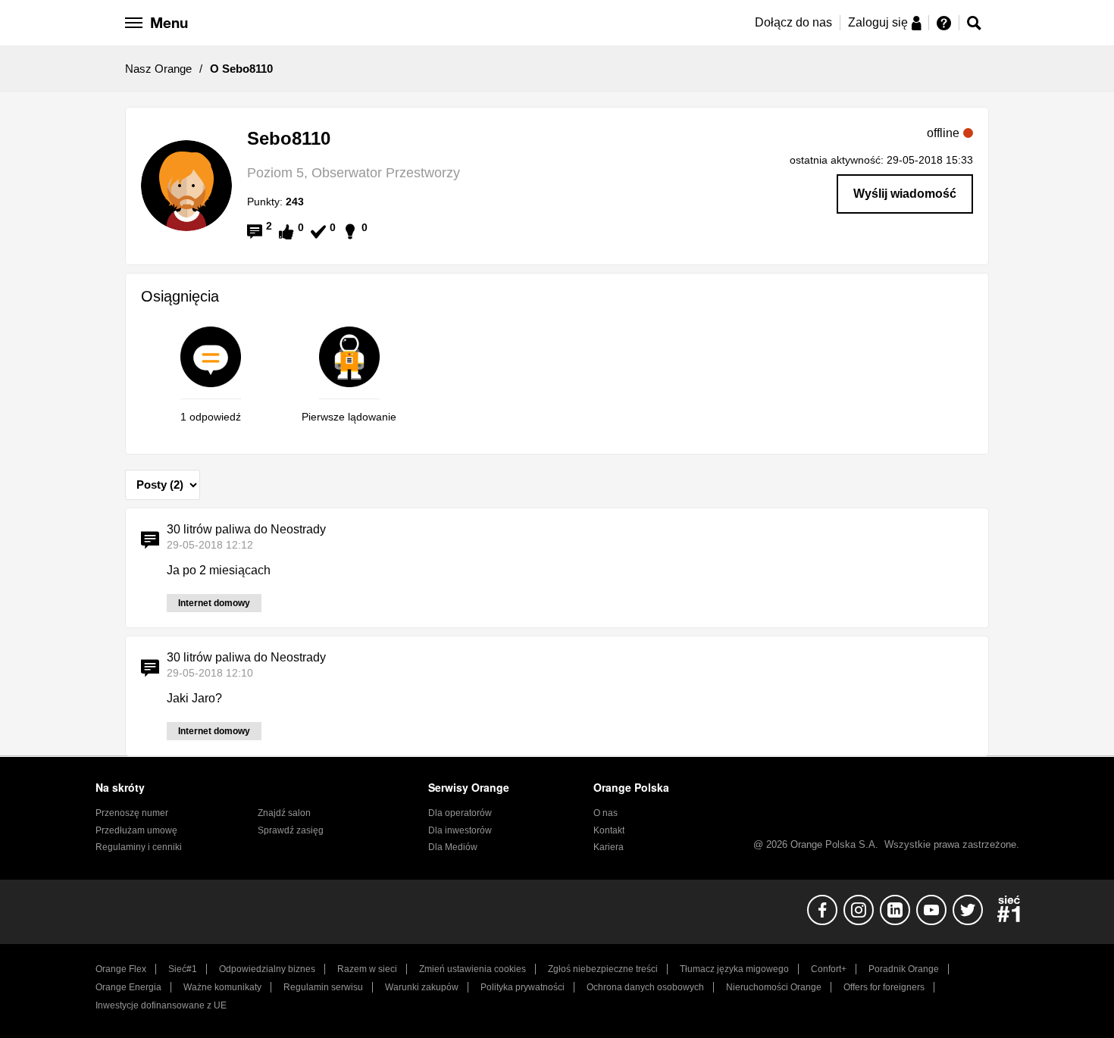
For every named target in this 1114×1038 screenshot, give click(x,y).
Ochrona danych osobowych (645, 987)
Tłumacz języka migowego (734, 969)
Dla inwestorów (460, 830)
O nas (605, 813)
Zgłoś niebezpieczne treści (603, 969)
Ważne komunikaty (222, 987)
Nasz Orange (158, 68)
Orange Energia (128, 987)
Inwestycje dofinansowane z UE (161, 1005)
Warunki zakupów (421, 987)
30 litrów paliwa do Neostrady (246, 529)
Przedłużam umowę (136, 830)
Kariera (608, 847)
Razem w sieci (367, 969)
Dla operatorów (460, 813)
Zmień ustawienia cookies (472, 969)
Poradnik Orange (903, 969)
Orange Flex (120, 969)
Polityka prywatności (522, 987)
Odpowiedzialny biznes (267, 969)
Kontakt (608, 830)
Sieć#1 (182, 969)
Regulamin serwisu (323, 987)
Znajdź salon (284, 813)
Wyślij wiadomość (904, 193)
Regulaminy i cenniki (138, 847)
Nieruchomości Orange (773, 987)
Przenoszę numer (131, 813)
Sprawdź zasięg (291, 830)
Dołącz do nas (793, 22)
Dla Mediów (452, 847)
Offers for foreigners (884, 987)
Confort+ (828, 969)
